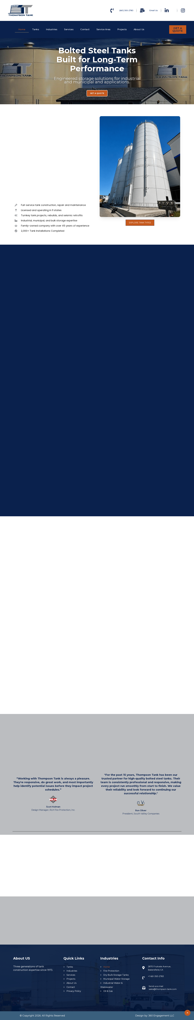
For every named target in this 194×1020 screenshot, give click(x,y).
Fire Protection (111, 971)
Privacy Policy (74, 991)
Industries (51, 29)
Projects (122, 29)
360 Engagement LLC (161, 1015)
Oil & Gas (108, 991)
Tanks (35, 29)
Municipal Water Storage (116, 979)
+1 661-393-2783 (156, 976)
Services (69, 29)
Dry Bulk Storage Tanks (116, 975)
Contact (85, 29)
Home (21, 29)
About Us (139, 29)
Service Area (103, 29)
